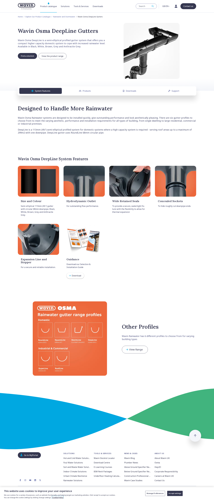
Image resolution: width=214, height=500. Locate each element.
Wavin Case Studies (133, 480)
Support (175, 91)
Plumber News (131, 462)
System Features (42, 91)
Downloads (131, 91)
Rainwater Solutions (72, 480)
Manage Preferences (155, 493)
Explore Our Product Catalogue (38, 16)
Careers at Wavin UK (164, 476)
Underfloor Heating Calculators (107, 476)
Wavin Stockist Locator (104, 458)
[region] (107, 493)
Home (20, 16)
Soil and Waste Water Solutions (77, 467)
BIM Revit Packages (103, 471)
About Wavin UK (162, 458)
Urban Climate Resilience (75, 476)
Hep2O (158, 467)
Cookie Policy (57, 497)
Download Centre (102, 462)
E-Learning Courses (103, 467)
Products (87, 91)
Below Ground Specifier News (138, 471)
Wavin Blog (129, 458)
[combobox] (146, 6)
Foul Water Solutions (73, 462)
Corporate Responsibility (166, 471)
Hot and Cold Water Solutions (77, 458)
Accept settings (175, 493)
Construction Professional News (138, 476)
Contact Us (160, 480)
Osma (157, 462)
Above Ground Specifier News (138, 467)
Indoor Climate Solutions (75, 471)
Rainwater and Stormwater (64, 16)
